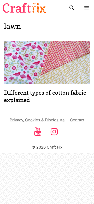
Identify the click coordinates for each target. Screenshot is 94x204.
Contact (77, 119)
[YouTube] (38, 131)
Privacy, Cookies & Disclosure (37, 119)
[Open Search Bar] (71, 8)
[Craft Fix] (25, 8)
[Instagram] (54, 131)
